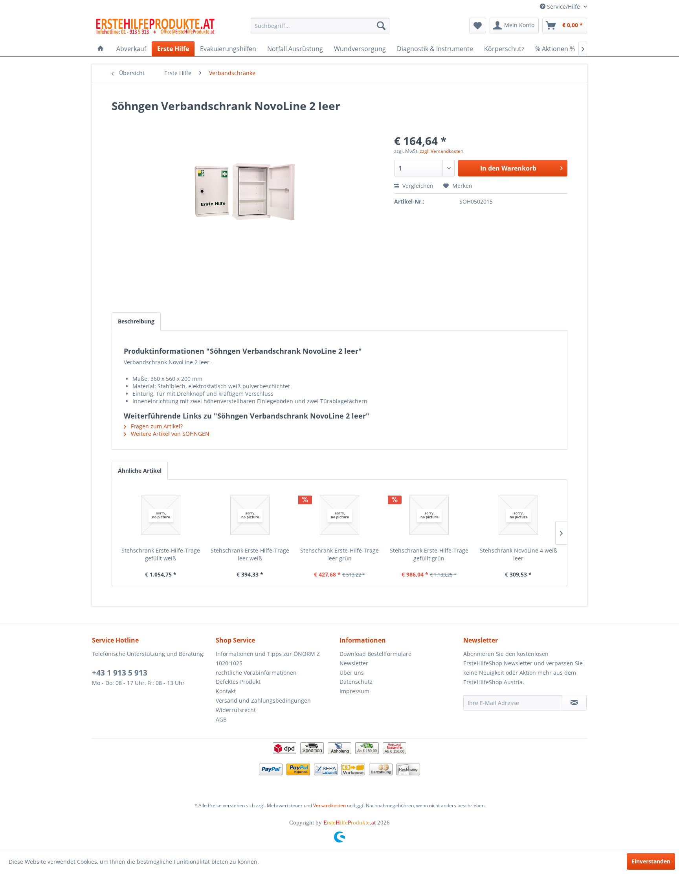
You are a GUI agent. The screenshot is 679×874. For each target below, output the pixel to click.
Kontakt (226, 691)
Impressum (354, 691)
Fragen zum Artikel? (156, 426)
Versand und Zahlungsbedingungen (263, 700)
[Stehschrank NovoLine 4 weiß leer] (518, 515)
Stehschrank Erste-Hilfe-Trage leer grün (339, 554)
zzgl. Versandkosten (441, 151)
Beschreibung (136, 321)
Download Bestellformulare (375, 653)
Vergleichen (417, 185)
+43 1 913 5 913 (119, 673)
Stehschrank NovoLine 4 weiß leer (518, 554)
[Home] (100, 48)
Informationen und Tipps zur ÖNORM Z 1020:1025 (268, 658)
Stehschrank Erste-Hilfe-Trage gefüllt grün (429, 554)
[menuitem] (320, 25)
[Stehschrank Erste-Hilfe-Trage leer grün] (339, 515)
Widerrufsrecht (236, 710)
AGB (221, 719)
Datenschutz (356, 681)
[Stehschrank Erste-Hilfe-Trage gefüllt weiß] (161, 515)
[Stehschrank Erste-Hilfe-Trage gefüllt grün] (429, 515)
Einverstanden (650, 861)
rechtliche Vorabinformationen (256, 672)
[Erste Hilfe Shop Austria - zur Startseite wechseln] (155, 27)
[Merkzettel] (477, 25)
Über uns (352, 672)
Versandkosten (329, 805)
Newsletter (354, 663)
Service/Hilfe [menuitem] (563, 6)
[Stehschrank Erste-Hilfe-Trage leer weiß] (250, 515)
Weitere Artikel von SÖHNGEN (169, 433)
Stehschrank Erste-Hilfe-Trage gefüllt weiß (160, 554)
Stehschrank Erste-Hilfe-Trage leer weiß (250, 554)
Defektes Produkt (238, 681)
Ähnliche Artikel (139, 470)
